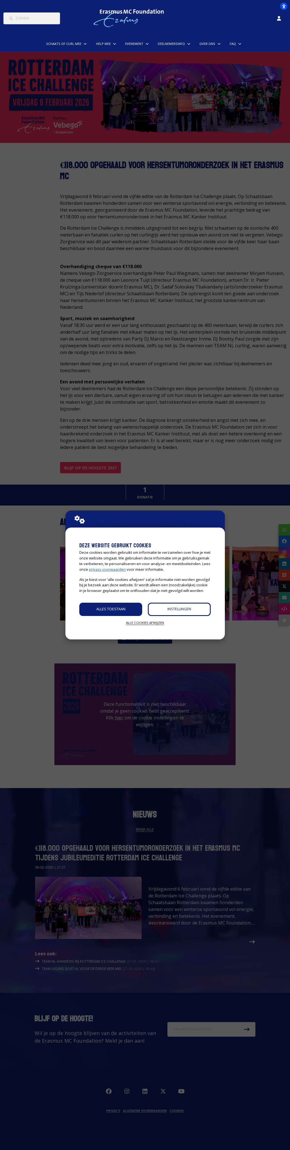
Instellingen (179, 608)
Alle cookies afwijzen (145, 622)
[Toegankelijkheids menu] (283, 6)
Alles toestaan (110, 608)
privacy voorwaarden (107, 569)
